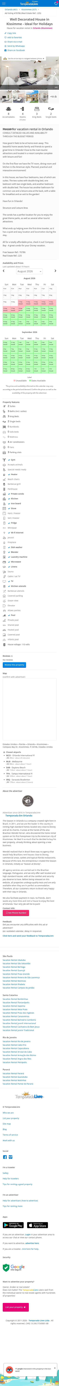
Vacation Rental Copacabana (16, 1048)
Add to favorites (14, 37)
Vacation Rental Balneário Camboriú (19, 1020)
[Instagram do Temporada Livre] (10, 1157)
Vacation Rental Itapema (14, 1006)
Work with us (9, 1140)
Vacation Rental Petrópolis (15, 1062)
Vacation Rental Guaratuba (15, 1077)
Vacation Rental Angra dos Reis (17, 1058)
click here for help (30, 1249)
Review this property (14, 664)
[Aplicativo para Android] (15, 1227)
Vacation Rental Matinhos (14, 1080)
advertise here (32, 1243)
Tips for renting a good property (17, 1184)
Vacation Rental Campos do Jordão (18, 987)
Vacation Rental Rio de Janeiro (16, 1041)
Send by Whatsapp (16, 46)
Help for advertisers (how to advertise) (20, 1200)
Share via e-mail (14, 41)
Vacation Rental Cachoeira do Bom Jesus (21, 1026)
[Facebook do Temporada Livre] (5, 1157)
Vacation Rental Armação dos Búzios (19, 1055)
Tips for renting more (12, 1206)
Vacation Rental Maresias (14, 981)
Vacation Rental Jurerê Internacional (19, 1023)
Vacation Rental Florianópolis (16, 1002)
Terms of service (10, 1134)
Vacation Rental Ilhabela (14, 984)
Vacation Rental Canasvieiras (16, 1016)
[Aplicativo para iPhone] (39, 1227)
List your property (11, 1118)
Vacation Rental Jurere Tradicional (18, 1030)
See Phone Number (17, 912)
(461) (11, 9)
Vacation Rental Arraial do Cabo (17, 1051)
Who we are (8, 1112)
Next (55, 73)
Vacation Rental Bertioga (14, 967)
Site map (7, 1123)
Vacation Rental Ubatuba (14, 960)
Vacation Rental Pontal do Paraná (18, 1083)
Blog (5, 1129)
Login (27, 1234)
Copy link (11, 33)
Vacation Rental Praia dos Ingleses (18, 1012)
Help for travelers (11, 1178)
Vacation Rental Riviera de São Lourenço (21, 977)
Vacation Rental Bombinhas (15, 999)
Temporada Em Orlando (18, 815)
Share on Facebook (16, 50)
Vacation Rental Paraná (13, 1073)
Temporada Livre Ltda (39, 1320)
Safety (5, 1173)
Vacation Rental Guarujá (14, 970)
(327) (29, 9)
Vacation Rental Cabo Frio (14, 1045)
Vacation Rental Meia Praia (15, 1009)
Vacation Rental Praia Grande (16, 974)
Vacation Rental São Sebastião (16, 963)
